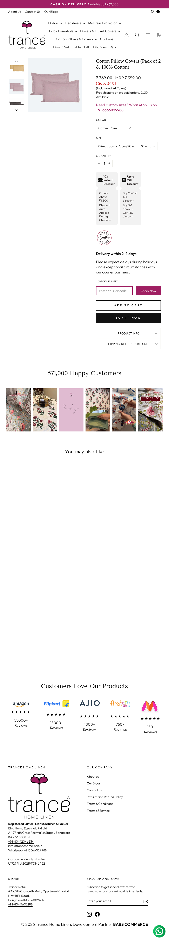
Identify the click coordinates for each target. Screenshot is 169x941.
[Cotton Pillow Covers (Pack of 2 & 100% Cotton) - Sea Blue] (34, 543)
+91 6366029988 (109, 110)
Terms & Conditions (100, 804)
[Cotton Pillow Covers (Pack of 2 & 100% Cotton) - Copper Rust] (39, 529)
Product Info (128, 333)
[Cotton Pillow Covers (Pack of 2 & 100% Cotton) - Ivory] (28, 534)
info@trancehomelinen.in (25, 846)
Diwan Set (61, 47)
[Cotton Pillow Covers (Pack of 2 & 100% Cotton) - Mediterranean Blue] (39, 543)
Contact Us (32, 12)
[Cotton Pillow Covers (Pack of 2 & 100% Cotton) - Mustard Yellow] (23, 538)
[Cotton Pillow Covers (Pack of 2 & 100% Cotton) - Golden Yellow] (23, 534)
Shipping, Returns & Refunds (128, 344)
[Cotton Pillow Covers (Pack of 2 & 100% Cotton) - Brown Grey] (23, 529)
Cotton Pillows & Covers (75, 39)
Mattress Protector (103, 23)
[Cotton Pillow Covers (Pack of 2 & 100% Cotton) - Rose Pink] (12, 543)
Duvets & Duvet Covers (98, 31)
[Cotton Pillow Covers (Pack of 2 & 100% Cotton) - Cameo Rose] (28, 529)
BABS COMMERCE (130, 924)
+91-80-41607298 (20, 904)
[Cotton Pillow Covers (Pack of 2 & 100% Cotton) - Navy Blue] (28, 538)
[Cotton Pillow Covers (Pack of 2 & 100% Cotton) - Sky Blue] (23, 543)
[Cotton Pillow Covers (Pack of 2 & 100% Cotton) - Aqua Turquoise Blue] (12, 529)
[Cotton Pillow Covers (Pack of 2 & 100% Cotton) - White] (28, 543)
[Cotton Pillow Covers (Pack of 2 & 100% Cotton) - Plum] (39, 538)
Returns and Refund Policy (105, 797)
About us (93, 776)
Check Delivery (108, 281)
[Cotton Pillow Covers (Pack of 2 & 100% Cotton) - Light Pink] (34, 534)
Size (99, 138)
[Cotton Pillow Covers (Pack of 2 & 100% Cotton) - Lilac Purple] (39, 534)
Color (101, 120)
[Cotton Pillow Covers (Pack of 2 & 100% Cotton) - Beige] (17, 529)
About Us (14, 12)
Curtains (106, 39)
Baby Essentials (61, 31)
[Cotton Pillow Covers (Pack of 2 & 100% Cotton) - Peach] (34, 538)
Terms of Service (98, 811)
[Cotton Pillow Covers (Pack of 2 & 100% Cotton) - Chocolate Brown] (34, 529)
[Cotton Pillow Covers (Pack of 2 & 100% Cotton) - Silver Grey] (17, 543)
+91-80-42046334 (21, 841)
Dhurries (100, 47)
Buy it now (128, 317)
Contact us (94, 790)
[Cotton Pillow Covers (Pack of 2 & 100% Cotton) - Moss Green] (17, 538)
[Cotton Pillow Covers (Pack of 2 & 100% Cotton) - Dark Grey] (12, 534)
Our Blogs (51, 12)
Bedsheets (73, 23)
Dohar (53, 23)
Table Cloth (81, 47)
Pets (113, 47)
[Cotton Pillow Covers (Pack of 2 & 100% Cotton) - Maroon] (12, 538)
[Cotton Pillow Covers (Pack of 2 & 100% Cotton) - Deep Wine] (17, 534)
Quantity (103, 156)
